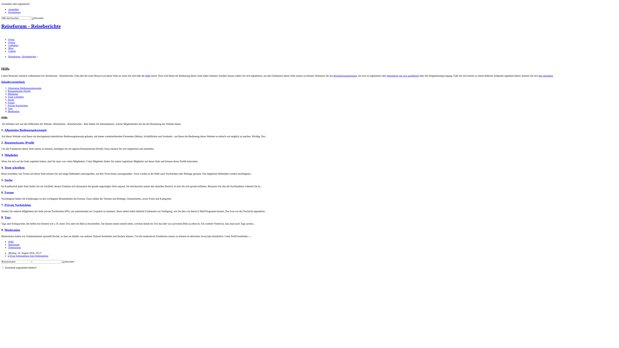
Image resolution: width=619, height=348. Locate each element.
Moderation (14, 111)
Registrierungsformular (345, 75)
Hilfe (147, 75)
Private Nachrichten (18, 105)
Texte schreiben (16, 97)
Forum (11, 102)
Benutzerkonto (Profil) (19, 91)
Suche (11, 99)
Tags (10, 108)
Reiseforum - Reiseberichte (31, 26)
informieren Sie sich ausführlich (403, 75)
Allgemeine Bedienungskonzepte (24, 88)
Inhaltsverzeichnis (13, 82)
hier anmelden (546, 75)
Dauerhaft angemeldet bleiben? (21, 267)
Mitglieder (13, 94)
